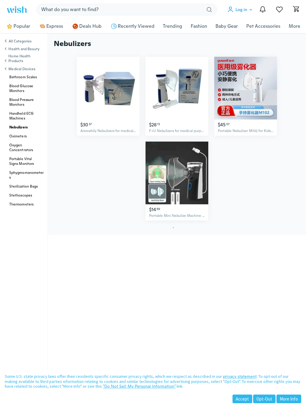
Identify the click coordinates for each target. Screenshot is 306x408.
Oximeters (18, 136)
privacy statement (240, 376)
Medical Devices (21, 69)
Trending (172, 26)
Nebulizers (18, 127)
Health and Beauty (23, 49)
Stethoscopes (20, 195)
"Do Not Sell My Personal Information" (139, 386)
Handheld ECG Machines (21, 116)
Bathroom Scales (23, 77)
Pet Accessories (263, 26)
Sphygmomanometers (26, 175)
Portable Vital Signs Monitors (21, 161)
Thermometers (21, 204)
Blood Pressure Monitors (21, 102)
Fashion (199, 26)
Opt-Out (264, 399)
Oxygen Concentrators (21, 147)
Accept (242, 399)
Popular (21, 26)
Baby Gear (226, 26)
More (294, 26)
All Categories (20, 41)
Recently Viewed (136, 26)
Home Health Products (19, 58)
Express (54, 26)
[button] (241, 10)
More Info (289, 399)
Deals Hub (90, 26)
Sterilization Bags (23, 186)
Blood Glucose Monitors (21, 88)
